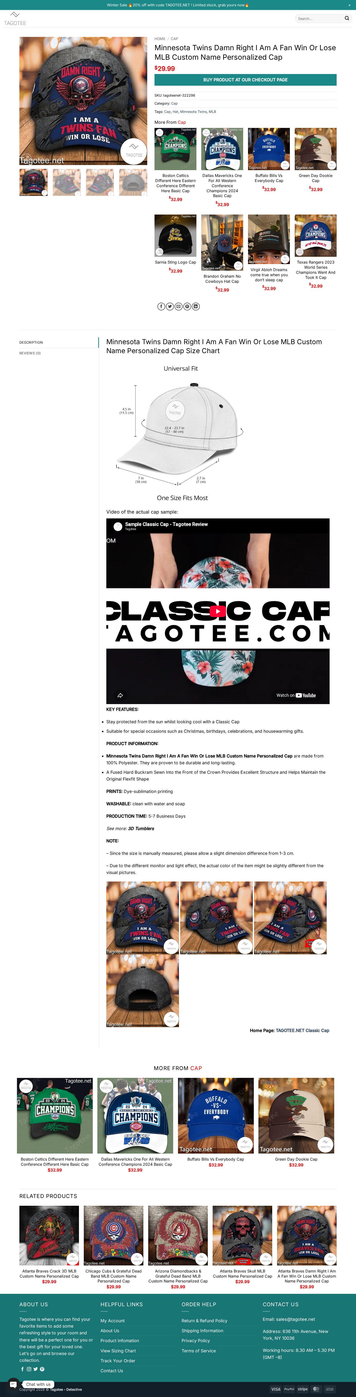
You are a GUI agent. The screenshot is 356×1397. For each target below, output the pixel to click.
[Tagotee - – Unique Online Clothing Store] (28, 18)
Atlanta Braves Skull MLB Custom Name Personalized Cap (242, 1274)
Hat (175, 111)
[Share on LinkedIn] (196, 307)
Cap (174, 39)
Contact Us (112, 1370)
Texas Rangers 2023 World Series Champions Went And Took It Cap (315, 270)
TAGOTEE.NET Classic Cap (302, 1030)
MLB (212, 111)
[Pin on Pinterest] (187, 307)
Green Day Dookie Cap (316, 178)
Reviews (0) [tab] (30, 353)
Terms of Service (199, 1350)
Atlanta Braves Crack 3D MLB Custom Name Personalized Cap (49, 1274)
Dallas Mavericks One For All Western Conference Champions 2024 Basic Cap (222, 185)
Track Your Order (118, 1360)
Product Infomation (120, 1340)
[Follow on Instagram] (29, 1369)
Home (160, 39)
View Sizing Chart (118, 1350)
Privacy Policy (196, 1340)
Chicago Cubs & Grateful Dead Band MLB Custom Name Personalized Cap (113, 1276)
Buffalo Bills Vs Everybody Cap (269, 178)
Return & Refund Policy (204, 1320)
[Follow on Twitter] (35, 1369)
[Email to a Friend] (179, 307)
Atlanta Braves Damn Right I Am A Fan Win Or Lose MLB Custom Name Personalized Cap (307, 1276)
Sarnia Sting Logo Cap (175, 262)
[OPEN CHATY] (13, 1384)
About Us (110, 1330)
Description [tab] (31, 342)
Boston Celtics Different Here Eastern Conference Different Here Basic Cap (175, 183)
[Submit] (346, 18)
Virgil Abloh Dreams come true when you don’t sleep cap (269, 274)
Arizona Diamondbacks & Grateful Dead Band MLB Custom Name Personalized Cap (178, 1276)
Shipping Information (202, 1330)
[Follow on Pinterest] (42, 1369)
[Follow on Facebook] (22, 1369)
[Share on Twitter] (170, 307)
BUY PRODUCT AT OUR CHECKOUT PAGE (245, 79)
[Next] (138, 101)
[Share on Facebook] (161, 307)
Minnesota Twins (193, 111)
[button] (26, 159)
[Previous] (28, 101)
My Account (113, 1320)
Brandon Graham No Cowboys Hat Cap (222, 279)
